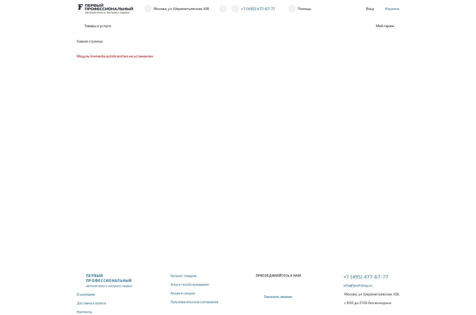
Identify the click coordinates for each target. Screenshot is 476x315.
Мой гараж (385, 26)
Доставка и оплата (91, 303)
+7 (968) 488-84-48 (223, 8)
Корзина (392, 8)
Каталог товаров (184, 276)
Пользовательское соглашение (194, 302)
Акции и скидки (183, 293)
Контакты (84, 312)
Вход (370, 8)
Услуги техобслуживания (190, 284)
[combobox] (156, 26)
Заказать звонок (278, 296)
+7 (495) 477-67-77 (258, 8)
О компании (86, 294)
